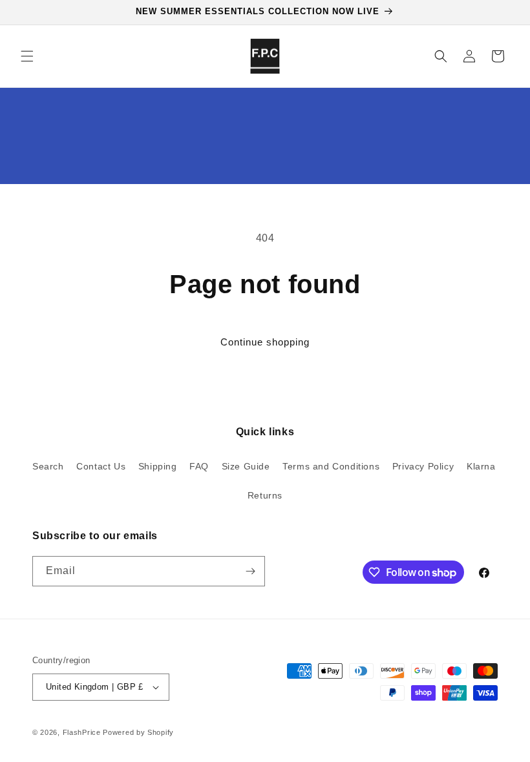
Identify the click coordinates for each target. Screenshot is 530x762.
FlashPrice (82, 732)
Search (48, 466)
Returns (265, 495)
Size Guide (246, 466)
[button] (27, 56)
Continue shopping (265, 341)
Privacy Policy (423, 466)
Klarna (481, 466)
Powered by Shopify (138, 732)
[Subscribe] (250, 571)
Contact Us (100, 466)
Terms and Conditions (330, 466)
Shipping (157, 466)
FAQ (199, 466)
